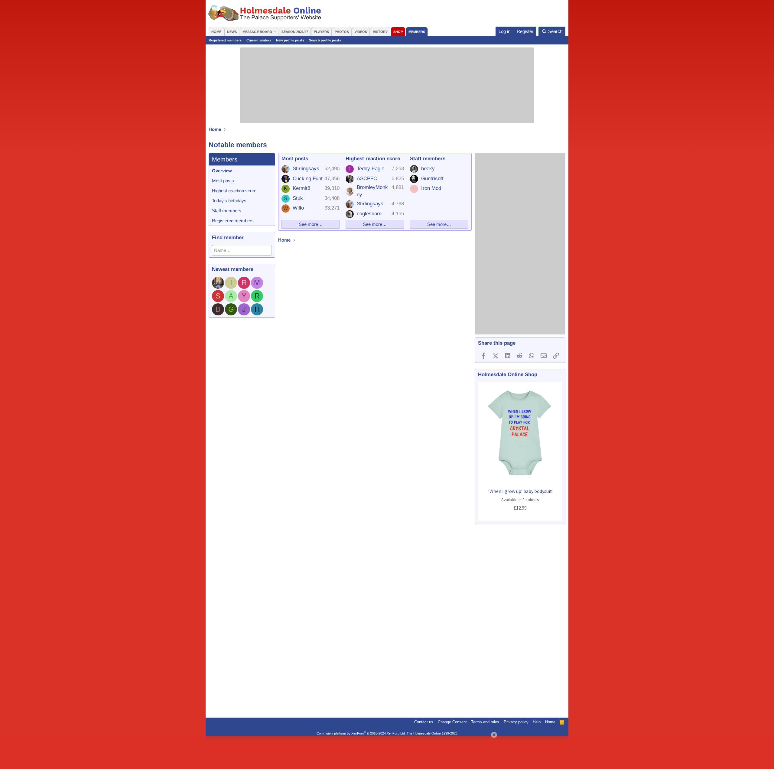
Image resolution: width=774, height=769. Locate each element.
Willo (298, 208)
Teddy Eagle (370, 168)
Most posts (223, 180)
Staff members (226, 210)
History (380, 32)
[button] (275, 31)
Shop (398, 32)
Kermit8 (301, 188)
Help (537, 722)
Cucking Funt (308, 178)
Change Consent (452, 722)
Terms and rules (485, 722)
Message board (257, 32)
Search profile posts (325, 40)
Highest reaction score (234, 190)
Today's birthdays (229, 200)
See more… (311, 224)
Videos (361, 32)
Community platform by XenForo (361, 733)
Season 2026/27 (294, 32)
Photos (342, 32)
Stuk (298, 198)
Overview (222, 170)
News (232, 32)
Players (321, 32)
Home (216, 32)
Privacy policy (516, 722)
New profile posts (290, 40)
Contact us (423, 722)
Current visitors (258, 40)
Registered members (225, 40)
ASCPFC (367, 178)
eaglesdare (369, 214)
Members (416, 32)
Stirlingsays (306, 168)
